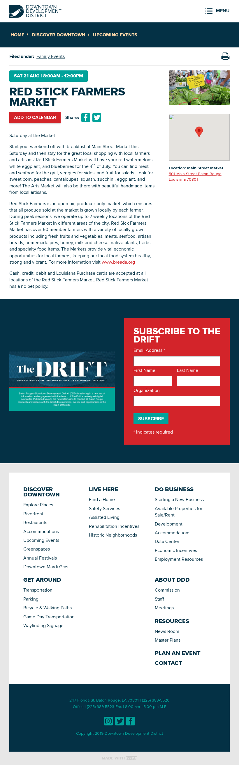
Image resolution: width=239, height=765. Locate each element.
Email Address (149, 350)
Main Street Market (205, 168)
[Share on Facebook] (85, 117)
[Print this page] (225, 56)
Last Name (187, 370)
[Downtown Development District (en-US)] (35, 10)
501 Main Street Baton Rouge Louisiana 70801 (195, 176)
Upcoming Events (115, 34)
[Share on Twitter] (96, 117)
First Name (144, 370)
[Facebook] (130, 721)
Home (17, 34)
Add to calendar (35, 117)
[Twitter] (119, 721)
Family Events (50, 56)
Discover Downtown (58, 34)
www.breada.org (118, 262)
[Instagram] (108, 721)
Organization (146, 390)
